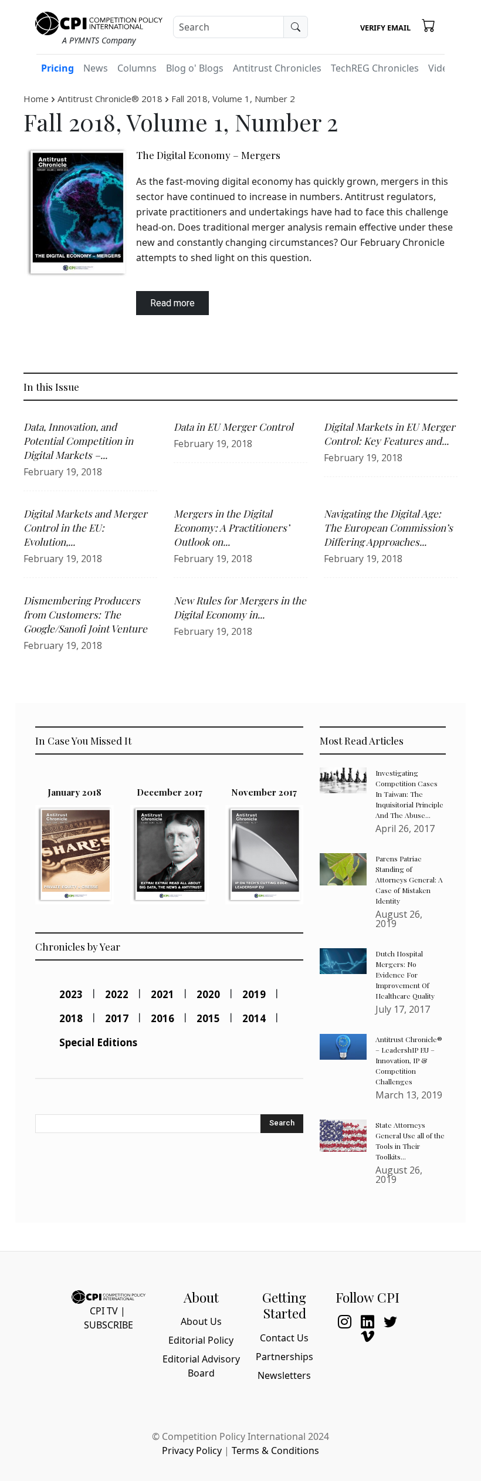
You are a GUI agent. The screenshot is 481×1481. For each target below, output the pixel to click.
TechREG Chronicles (375, 68)
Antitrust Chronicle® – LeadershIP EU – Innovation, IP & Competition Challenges (408, 1060)
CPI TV (104, 1310)
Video (440, 68)
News (95, 68)
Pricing (57, 68)
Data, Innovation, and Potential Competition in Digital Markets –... (78, 440)
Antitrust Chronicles (277, 68)
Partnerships (284, 1356)
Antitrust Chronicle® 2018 (109, 98)
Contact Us (284, 1337)
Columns (137, 68)
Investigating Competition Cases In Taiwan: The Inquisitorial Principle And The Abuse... (409, 794)
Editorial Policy (200, 1340)
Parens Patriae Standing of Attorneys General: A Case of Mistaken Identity (409, 879)
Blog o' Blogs (194, 68)
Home (36, 98)
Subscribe (108, 1324)
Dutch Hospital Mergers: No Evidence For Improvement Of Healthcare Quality (405, 974)
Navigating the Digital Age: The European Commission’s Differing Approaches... (388, 527)
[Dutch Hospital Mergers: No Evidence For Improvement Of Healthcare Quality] (343, 961)
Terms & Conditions (275, 1450)
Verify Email (385, 27)
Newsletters (284, 1375)
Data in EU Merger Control (233, 426)
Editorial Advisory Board (201, 1365)
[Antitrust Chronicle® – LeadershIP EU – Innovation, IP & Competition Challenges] (343, 1047)
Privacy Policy (192, 1450)
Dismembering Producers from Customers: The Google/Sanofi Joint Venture (85, 614)
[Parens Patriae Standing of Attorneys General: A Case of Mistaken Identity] (343, 869)
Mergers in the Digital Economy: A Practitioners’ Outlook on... (231, 527)
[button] (428, 25)
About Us (201, 1321)
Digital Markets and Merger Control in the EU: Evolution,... (85, 527)
